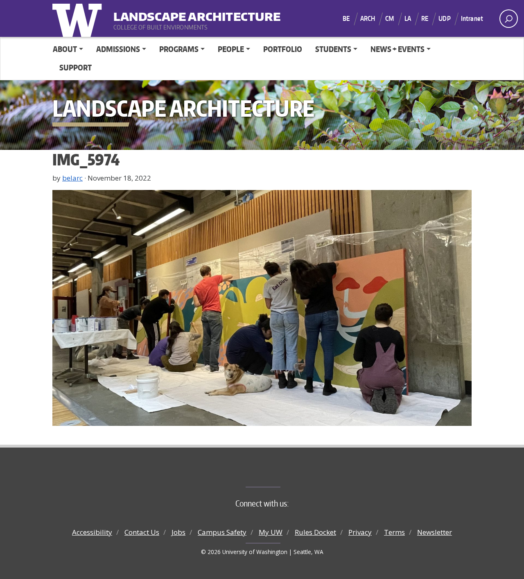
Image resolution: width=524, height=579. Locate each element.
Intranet (472, 18)
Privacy (360, 532)
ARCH (367, 18)
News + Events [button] (397, 49)
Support (75, 67)
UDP (444, 18)
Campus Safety (222, 532)
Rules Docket (315, 532)
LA (407, 18)
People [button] (231, 49)
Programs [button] (179, 49)
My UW (270, 532)
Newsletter (434, 532)
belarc (72, 178)
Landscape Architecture (164, 12)
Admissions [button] (118, 49)
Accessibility (92, 532)
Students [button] (333, 49)
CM (389, 18)
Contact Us (141, 532)
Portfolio (282, 49)
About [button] (65, 49)
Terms (394, 532)
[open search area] (508, 18)
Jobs (178, 532)
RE (424, 18)
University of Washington (79, 18)
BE (346, 18)
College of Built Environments (278, 473)
